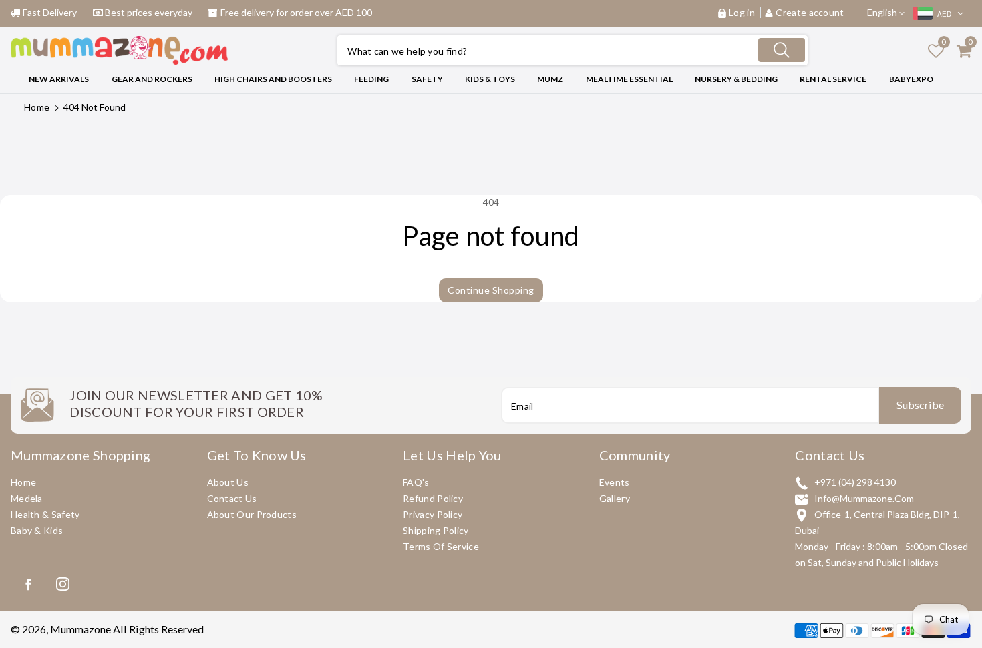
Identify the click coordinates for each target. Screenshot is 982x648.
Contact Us (232, 498)
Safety (427, 79)
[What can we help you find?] (781, 50)
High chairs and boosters (273, 79)
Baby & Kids (37, 530)
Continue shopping (491, 290)
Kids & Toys (490, 79)
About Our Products (252, 514)
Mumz (550, 79)
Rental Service (833, 79)
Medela (27, 498)
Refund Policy (433, 498)
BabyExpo (911, 79)
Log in (742, 12)
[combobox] (572, 50)
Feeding (371, 79)
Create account (810, 12)
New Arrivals (59, 79)
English (883, 12)
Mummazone (80, 629)
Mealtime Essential (629, 79)
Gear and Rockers (152, 79)
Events (614, 482)
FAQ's (416, 482)
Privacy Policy (432, 514)
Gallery (614, 498)
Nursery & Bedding (736, 79)
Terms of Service (441, 546)
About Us (228, 482)
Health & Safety (45, 514)
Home (36, 107)
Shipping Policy (436, 530)
